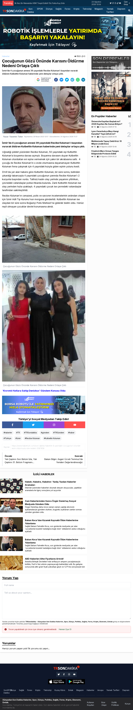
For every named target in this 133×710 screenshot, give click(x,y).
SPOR (40, 9)
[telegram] (72, 80)
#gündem (45, 432)
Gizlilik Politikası (115, 703)
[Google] (56, 681)
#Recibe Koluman (32, 438)
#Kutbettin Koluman (52, 438)
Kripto (76, 9)
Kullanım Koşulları (90, 703)
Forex (67, 9)
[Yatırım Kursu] (111, 91)
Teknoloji (87, 9)
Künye (127, 704)
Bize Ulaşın (104, 703)
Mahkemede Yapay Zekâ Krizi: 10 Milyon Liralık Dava (37, 3)
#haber (71, 432)
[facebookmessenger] (61, 80)
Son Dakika (30, 10)
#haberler (8, 432)
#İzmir (18, 438)
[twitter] (67, 80)
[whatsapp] (78, 80)
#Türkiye (7, 438)
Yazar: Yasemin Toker (13, 136)
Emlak (70, 690)
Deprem (121, 9)
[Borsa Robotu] (43, 404)
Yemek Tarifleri (110, 10)
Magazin (99, 9)
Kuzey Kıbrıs (60, 690)
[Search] (129, 10)
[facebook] (56, 80)
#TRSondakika (30, 432)
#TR (18, 432)
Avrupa (100, 690)
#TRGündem (58, 432)
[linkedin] (83, 80)
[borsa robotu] (66, 32)
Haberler (6, 56)
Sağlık (58, 9)
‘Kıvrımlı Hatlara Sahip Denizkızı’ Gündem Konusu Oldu (33, 390)
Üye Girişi (126, 3)
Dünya (49, 9)
